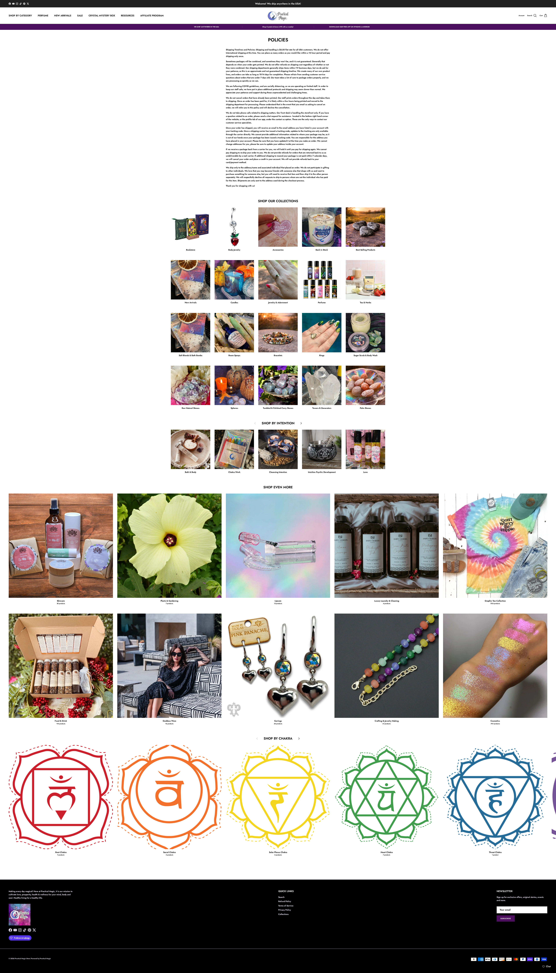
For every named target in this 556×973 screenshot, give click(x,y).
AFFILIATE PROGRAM (152, 15)
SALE (80, 15)
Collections (283, 914)
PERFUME (43, 15)
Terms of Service (285, 905)
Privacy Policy (284, 909)
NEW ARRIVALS (62, 15)
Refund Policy (284, 901)
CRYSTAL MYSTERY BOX (102, 15)
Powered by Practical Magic (41, 958)
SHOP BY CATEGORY (20, 15)
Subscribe (505, 918)
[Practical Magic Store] (278, 15)
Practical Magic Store (22, 958)
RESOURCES (127, 15)
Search (281, 897)
